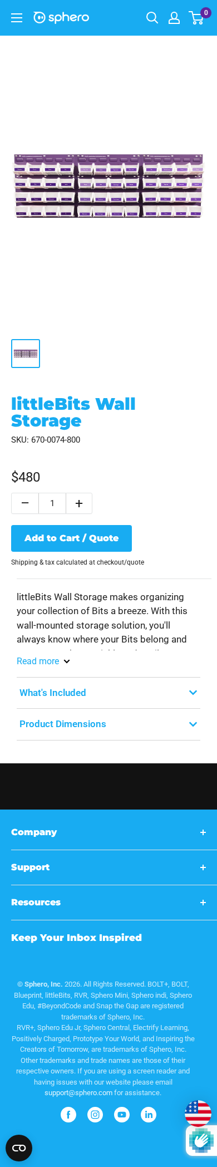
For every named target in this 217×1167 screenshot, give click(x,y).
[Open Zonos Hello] (192, 1108)
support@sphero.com (78, 1092)
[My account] (174, 18)
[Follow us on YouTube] (122, 1114)
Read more (38, 661)
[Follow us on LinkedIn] (148, 1114)
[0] (197, 17)
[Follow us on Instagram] (95, 1114)
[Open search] (152, 18)
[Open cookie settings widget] (19, 1148)
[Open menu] (16, 17)
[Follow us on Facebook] (68, 1114)
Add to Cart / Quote (71, 538)
